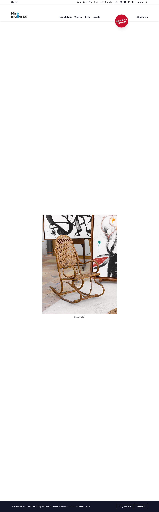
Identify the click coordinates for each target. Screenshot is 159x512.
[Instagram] (117, 2)
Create (96, 16)
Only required (125, 507)
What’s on (142, 16)
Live (87, 16)
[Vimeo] (129, 2)
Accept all (141, 507)
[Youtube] (125, 2)
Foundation (65, 16)
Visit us (78, 16)
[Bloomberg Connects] (133, 2)
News (79, 2)
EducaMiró (87, 2)
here (88, 506)
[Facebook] (121, 2)
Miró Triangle (106, 2)
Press (96, 2)
